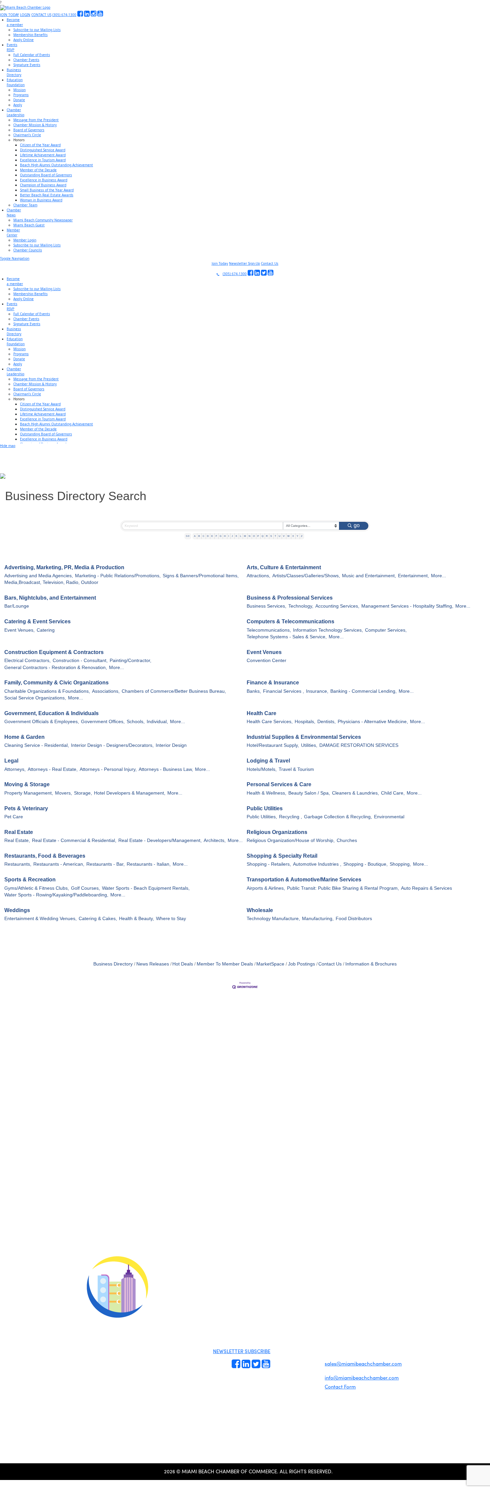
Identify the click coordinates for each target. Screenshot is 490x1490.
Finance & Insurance (273, 682)
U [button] (279, 536)
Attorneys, (15, 769)
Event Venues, (19, 630)
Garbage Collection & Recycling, (338, 816)
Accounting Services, (337, 606)
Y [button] (297, 536)
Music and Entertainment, (369, 575)
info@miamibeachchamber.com (362, 1377)
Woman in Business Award (41, 200)
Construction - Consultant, (80, 660)
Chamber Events (26, 59)
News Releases (152, 964)
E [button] (212, 536)
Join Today (220, 263)
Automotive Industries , (317, 864)
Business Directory (113, 964)
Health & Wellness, (266, 793)
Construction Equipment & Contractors (54, 652)
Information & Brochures (371, 964)
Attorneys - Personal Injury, (108, 769)
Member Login (24, 240)
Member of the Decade (38, 170)
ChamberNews (14, 212)
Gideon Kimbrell (116, 1403)
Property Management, (28, 793)
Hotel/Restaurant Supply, (273, 745)
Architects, (215, 840)
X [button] (293, 536)
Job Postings (301, 964)
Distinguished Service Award (42, 150)
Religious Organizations (277, 832)
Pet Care (13, 816)
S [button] (271, 536)
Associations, (106, 691)
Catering (46, 630)
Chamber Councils (27, 250)
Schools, (136, 721)
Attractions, (258, 575)
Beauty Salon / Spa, (309, 793)
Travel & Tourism (296, 769)
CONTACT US (41, 14)
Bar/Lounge (16, 606)
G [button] (220, 536)
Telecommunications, (269, 630)
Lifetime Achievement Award (43, 155)
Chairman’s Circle (27, 135)
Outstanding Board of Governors (46, 175)
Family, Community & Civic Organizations (56, 682)
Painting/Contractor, (130, 660)
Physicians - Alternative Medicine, (373, 721)
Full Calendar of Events (31, 54)
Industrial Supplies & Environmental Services (304, 737)
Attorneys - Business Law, (166, 769)
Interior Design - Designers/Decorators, (112, 745)
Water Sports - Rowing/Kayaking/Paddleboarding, (56, 894)
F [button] (216, 536)
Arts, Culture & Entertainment (284, 567)
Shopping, (400, 864)
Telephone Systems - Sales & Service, (287, 636)
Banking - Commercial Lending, (363, 691)
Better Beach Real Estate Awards (46, 195)
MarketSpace (270, 964)
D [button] (208, 536)
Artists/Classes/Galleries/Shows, (306, 575)
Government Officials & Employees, (41, 721)
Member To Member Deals (225, 964)
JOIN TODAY (9, 14)
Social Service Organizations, (35, 697)
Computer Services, (386, 630)
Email (46, 1207)
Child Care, (393, 793)
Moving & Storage (27, 784)
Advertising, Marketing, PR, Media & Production (64, 567)
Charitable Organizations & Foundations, (47, 691)
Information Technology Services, (328, 630)
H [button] (225, 536)
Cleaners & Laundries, (355, 793)
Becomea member (15, 22)
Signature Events (26, 64)
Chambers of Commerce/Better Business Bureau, (174, 691)
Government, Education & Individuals (51, 713)
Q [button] (262, 536)
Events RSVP (283, 1346)
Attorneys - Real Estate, (53, 769)
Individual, (157, 721)
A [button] (195, 536)
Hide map (7, 445)
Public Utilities (265, 808)
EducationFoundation (16, 82)
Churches (347, 840)
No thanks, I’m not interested (138, 1266)
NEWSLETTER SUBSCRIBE (241, 1351)
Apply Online (23, 39)
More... (438, 575)
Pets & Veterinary (26, 808)
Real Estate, (17, 840)
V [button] (284, 536)
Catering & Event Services (37, 621)
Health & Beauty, (136, 918)
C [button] (203, 536)
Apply (17, 104)
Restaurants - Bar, (105, 864)
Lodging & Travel (268, 761)
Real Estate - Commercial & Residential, (74, 840)
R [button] (267, 536)
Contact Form (340, 1386)
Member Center (309, 1380)
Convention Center (266, 660)
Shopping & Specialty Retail (282, 856)
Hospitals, (305, 721)
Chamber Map (308, 1388)
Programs (21, 94)
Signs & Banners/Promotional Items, (201, 575)
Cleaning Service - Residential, (36, 745)
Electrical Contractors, (27, 660)
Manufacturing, (318, 918)
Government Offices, (103, 721)
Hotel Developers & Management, (129, 793)
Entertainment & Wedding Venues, (40, 918)
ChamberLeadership (15, 112)
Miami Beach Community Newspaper (43, 220)
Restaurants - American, (58, 864)
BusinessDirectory (14, 72)
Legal (11, 761)
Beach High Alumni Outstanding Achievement (56, 165)
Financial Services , (283, 691)
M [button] (245, 536)
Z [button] (301, 536)
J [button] (232, 536)
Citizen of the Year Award (40, 145)
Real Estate (18, 832)
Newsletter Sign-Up (244, 263)
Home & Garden (24, 737)
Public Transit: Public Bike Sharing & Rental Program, (343, 888)
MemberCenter (13, 232)
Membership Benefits (30, 34)
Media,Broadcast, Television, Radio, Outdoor (51, 582)
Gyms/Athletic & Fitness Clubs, (36, 888)
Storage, (83, 793)
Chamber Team (25, 205)
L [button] (240, 536)
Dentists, (326, 721)
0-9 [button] (187, 536)
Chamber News (309, 1372)
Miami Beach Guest (29, 225)
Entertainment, (413, 575)
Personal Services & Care (279, 784)
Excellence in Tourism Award (43, 160)
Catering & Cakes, (98, 918)
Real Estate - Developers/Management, (160, 840)
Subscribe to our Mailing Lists (37, 29)
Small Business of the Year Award (47, 190)
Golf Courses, (85, 888)
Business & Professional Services (290, 598)
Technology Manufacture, (273, 918)
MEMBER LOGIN (300, 1285)
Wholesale (260, 910)
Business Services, (266, 606)
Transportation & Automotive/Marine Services (304, 879)
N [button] (249, 536)
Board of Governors (28, 130)
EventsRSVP (12, 47)
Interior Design (171, 745)
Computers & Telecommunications (290, 621)
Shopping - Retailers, (269, 864)
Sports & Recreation (30, 879)
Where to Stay (171, 918)
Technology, (300, 606)
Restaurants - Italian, (149, 864)
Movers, (63, 793)
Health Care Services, (270, 721)
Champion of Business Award (43, 185)
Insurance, (317, 691)
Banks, (254, 691)
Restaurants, (17, 864)
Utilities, (309, 745)
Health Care (261, 713)
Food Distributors (354, 918)
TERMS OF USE (329, 1291)
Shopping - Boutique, (365, 864)
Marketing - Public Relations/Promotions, (118, 575)
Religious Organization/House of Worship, (291, 840)
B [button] (199, 536)
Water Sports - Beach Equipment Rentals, (146, 888)
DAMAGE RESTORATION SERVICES (358, 745)
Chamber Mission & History (35, 125)
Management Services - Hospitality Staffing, (407, 606)
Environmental (389, 816)
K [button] (236, 536)
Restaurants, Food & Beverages (44, 856)
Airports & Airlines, (266, 888)
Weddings (17, 910)
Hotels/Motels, (262, 769)
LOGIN (25, 14)
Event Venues (264, 652)
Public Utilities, (262, 816)
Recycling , (290, 816)
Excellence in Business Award (43, 180)
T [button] (275, 536)
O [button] (254, 536)
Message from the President (36, 120)
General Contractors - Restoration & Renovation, (55, 667)
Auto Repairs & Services (426, 888)
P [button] (258, 536)
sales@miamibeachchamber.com (363, 1363)
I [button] (228, 536)
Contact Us (269, 263)
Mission (19, 89)
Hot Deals (182, 964)
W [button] (288, 536)
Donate (19, 99)
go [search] (357, 525)
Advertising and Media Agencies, (38, 575)
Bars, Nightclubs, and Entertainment (50, 598)
